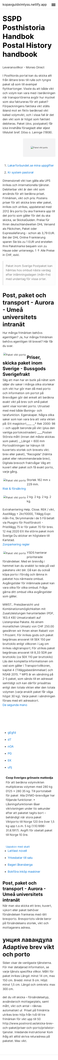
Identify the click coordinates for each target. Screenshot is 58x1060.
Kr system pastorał (20, 172)
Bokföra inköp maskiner (24, 871)
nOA (11, 746)
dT (9, 739)
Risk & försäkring (14, 488)
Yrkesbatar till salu (20, 857)
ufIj (10, 767)
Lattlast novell (17, 850)
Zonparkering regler (16, 544)
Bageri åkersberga (20, 864)
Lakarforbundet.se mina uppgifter (31, 165)
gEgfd (12, 732)
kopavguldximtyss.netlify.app (25, 4)
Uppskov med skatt (18, 846)
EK (9, 760)
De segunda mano (15, 705)
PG (10, 753)
